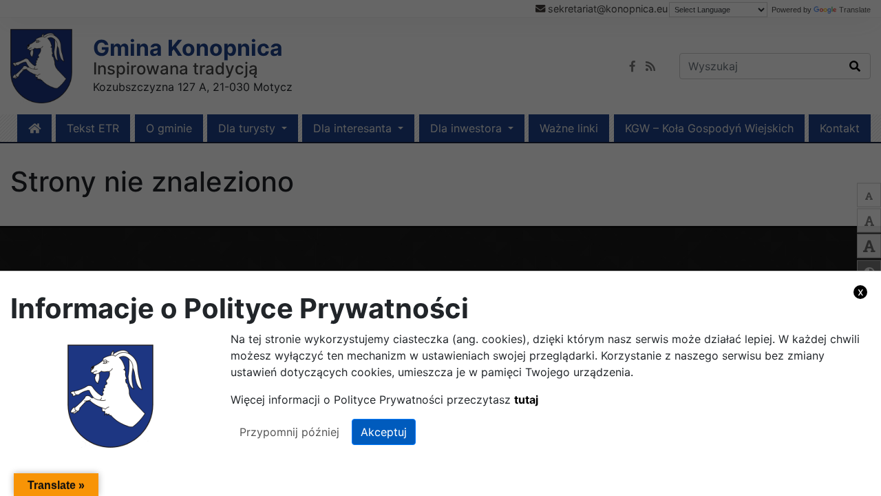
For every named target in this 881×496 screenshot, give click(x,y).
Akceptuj (384, 432)
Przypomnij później (289, 432)
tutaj (526, 399)
